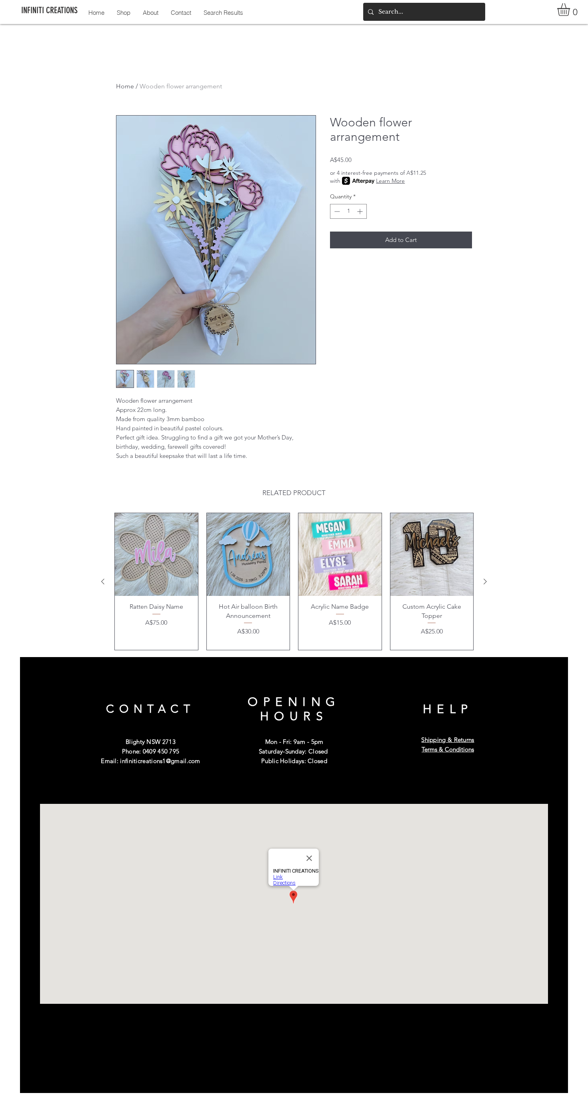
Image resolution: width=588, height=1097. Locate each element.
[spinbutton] (348, 211)
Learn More (390, 180)
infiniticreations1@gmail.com (160, 761)
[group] (294, 581)
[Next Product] (485, 581)
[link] (571, 9)
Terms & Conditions (448, 749)
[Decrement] (336, 211)
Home (125, 86)
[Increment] (361, 211)
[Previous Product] (103, 581)
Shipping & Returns (447, 739)
